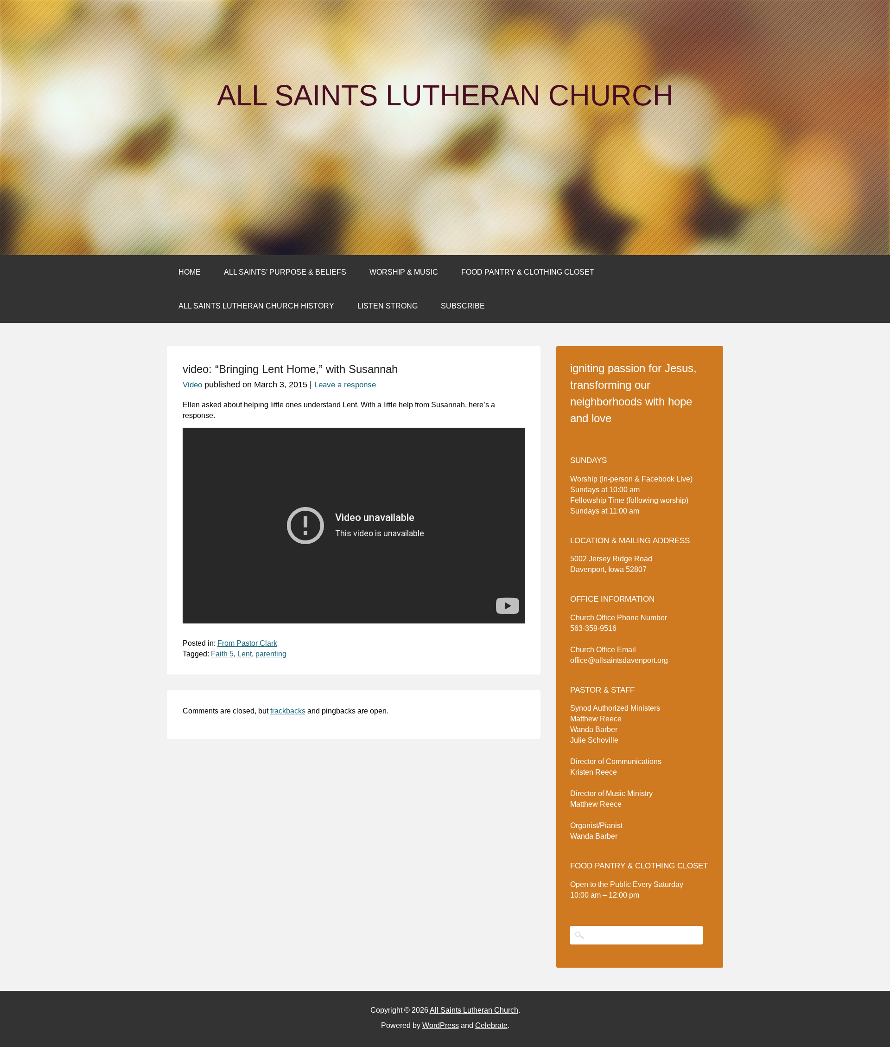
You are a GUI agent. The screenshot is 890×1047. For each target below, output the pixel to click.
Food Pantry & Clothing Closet (527, 272)
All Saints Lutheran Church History (256, 306)
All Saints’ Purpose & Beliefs (285, 272)
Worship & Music (403, 272)
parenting (270, 654)
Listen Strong (387, 306)
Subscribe (463, 306)
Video (192, 384)
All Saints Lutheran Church (445, 96)
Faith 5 (222, 654)
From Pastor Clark (247, 643)
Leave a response (345, 384)
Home (189, 272)
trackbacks (287, 711)
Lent (244, 654)
